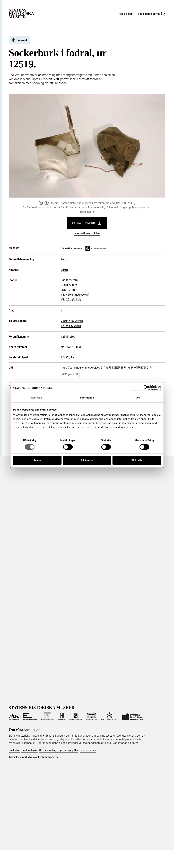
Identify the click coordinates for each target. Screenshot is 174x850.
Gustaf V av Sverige (72, 320)
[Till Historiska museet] (61, 716)
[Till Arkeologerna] (14, 716)
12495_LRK (67, 357)
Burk (63, 259)
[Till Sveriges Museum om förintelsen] (132, 716)
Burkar (64, 269)
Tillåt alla (137, 460)
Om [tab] (138, 397)
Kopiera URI (72, 374)
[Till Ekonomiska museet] (30, 716)
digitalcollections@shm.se (43, 757)
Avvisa (37, 460)
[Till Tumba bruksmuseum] (109, 716)
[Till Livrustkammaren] (75, 716)
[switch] (68, 447)
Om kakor (14, 750)
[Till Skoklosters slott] (91, 716)
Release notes (88, 750)
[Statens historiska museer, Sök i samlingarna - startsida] (21, 13)
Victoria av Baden (71, 325)
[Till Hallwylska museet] (47, 716)
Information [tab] (87, 397)
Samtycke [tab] (36, 397)
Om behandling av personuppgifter (58, 750)
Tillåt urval (87, 460)
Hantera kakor (29, 750)
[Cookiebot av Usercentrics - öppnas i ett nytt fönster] (146, 387)
